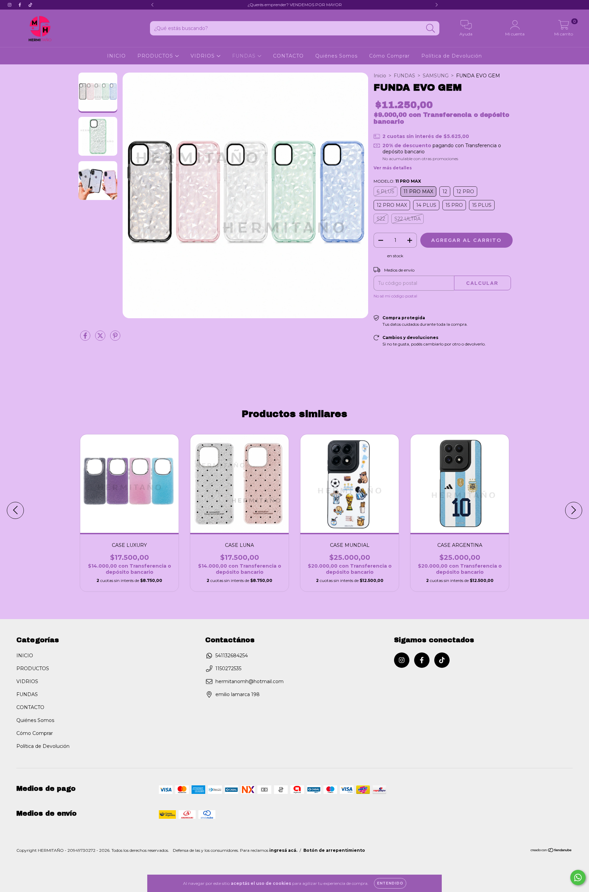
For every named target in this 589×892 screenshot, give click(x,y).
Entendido (390, 883)
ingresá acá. (283, 850)
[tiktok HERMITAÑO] (30, 5)
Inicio (380, 76)
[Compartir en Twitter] (101, 338)
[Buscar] (431, 28)
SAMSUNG (436, 76)
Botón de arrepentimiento (334, 850)
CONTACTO (288, 56)
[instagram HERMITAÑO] (10, 5)
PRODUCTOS (156, 56)
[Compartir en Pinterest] (115, 338)
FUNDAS (244, 56)
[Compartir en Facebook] (86, 338)
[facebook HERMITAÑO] (20, 5)
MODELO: (397, 181)
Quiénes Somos (336, 56)
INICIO (116, 56)
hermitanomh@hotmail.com (249, 681)
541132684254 (231, 655)
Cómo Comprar (389, 56)
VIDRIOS (203, 56)
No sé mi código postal (395, 295)
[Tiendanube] (551, 850)
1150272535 (228, 668)
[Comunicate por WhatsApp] (578, 877)
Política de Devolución (451, 56)
